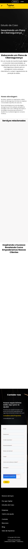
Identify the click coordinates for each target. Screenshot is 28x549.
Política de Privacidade (14, 540)
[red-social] (9, 545)
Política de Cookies (10, 541)
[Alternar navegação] (22, 6)
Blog (3, 527)
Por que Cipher (7, 501)
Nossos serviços (8, 496)
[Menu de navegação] (2, 6)
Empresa (5, 510)
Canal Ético (20, 541)
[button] (15, 2)
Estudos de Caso (8, 505)
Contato (5, 519)
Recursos (5, 523)
